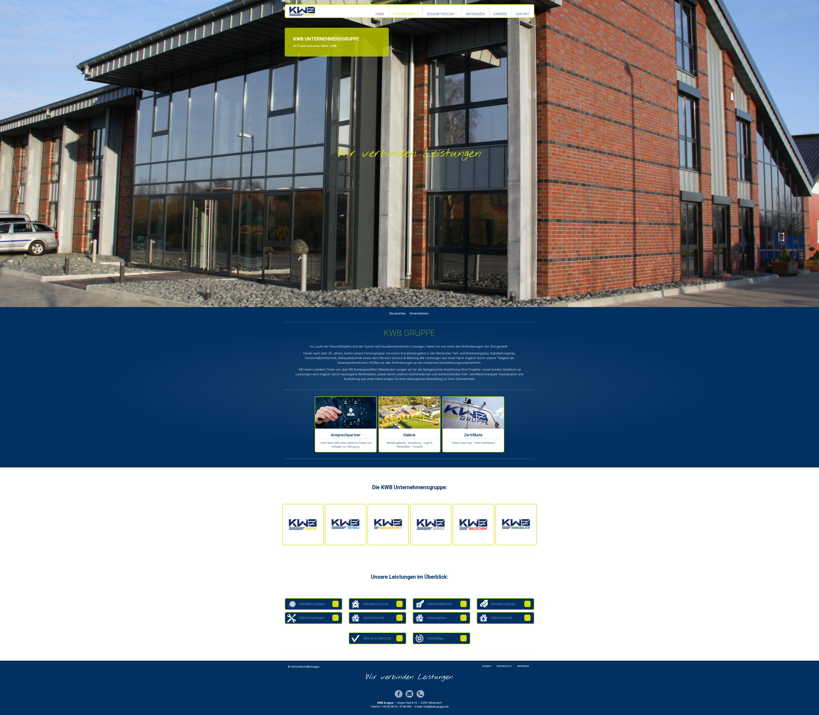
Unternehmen (404, 14)
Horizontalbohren (439, 604)
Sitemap (486, 666)
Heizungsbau (436, 618)
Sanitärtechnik (373, 618)
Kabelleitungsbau (311, 604)
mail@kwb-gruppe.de (436, 706)
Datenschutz (504, 666)
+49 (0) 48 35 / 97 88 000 (396, 706)
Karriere (500, 14)
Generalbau (435, 638)
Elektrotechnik (501, 618)
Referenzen (475, 14)
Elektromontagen (311, 618)
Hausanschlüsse (375, 604)
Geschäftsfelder (440, 14)
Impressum (523, 666)
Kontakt (523, 14)
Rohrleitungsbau (503, 604)
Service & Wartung (376, 638)
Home (380, 14)
